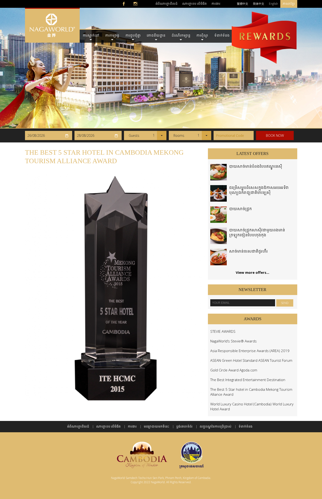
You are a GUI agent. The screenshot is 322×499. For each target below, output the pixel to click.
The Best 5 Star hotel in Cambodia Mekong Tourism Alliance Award (251, 392)
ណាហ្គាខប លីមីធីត (194, 4)
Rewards (264, 30)
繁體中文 (242, 4)
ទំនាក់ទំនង (222, 35)
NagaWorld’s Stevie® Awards (233, 341)
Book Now (275, 135)
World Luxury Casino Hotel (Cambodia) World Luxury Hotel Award (251, 406)
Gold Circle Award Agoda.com (233, 370)
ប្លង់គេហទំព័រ (184, 426)
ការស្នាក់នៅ (91, 35)
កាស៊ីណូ (202, 35)
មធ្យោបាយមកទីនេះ (156, 426)
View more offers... (252, 272)
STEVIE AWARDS (222, 331)
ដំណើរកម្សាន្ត (181, 35)
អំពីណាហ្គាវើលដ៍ (167, 4)
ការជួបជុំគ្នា (133, 35)
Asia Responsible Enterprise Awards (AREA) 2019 (249, 350)
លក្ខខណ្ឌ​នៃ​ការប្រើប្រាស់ (215, 426)
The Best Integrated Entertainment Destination (247, 379)
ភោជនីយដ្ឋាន (156, 35)
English (273, 4)
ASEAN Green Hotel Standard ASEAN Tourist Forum (251, 360)
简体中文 (258, 4)
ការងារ (215, 4)
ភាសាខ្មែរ (289, 4)
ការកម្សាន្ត (112, 35)
